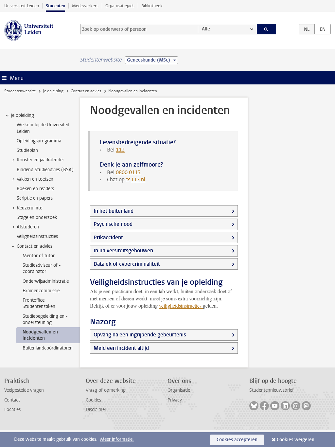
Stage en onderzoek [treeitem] (37, 217)
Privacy (175, 400)
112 (120, 149)
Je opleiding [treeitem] (22, 115)
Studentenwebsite (20, 91)
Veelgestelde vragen (24, 390)
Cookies (93, 400)
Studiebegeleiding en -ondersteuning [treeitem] (45, 319)
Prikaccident (108, 237)
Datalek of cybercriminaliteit (127, 263)
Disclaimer (96, 409)
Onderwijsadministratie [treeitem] (46, 281)
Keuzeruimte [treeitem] (29, 208)
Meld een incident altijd (121, 348)
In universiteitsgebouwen (123, 250)
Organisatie (179, 390)
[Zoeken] (266, 29)
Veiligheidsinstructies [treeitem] (37, 236)
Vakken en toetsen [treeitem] (35, 179)
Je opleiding (53, 91)
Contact (12, 400)
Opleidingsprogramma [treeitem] (39, 141)
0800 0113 (128, 172)
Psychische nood (113, 224)
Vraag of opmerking (106, 390)
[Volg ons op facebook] (264, 405)
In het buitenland (113, 210)
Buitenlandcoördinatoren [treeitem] (48, 348)
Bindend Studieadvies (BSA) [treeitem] (45, 170)
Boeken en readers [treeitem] (35, 189)
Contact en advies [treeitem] (34, 246)
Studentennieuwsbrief (271, 390)
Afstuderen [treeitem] (28, 227)
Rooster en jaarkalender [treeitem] (40, 160)
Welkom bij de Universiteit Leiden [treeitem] (43, 128)
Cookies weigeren (295, 440)
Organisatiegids (119, 6)
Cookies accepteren (237, 440)
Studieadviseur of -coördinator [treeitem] (42, 268)
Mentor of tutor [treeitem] (39, 256)
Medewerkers (85, 6)
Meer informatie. (117, 439)
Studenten (55, 6)
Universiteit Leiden (21, 6)
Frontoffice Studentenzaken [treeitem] (39, 303)
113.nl (138, 179)
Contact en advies (86, 91)
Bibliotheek (152, 6)
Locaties (12, 409)
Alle (206, 29)
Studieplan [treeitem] (27, 150)
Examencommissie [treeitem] (41, 291)
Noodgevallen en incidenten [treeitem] (40, 335)
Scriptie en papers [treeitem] (35, 198)
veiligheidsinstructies (181, 305)
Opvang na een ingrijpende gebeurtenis (140, 334)
